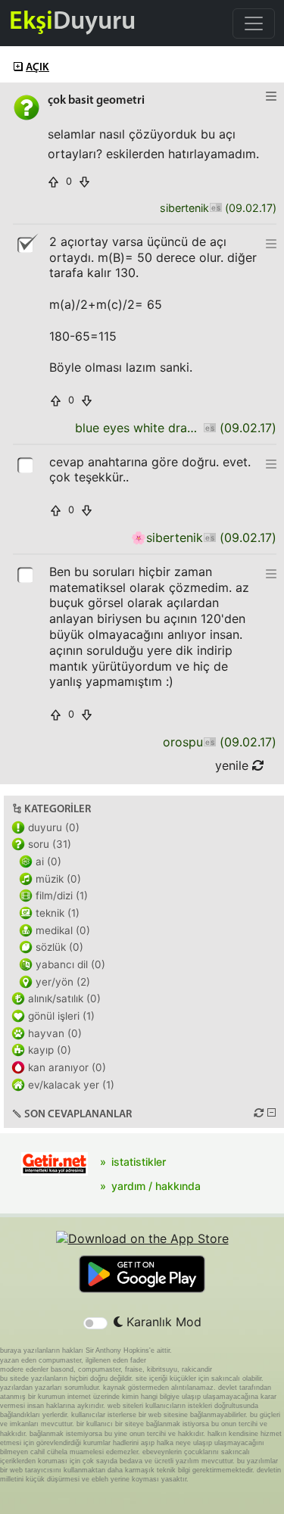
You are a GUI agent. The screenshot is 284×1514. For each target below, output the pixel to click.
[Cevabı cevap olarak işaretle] (26, 464)
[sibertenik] (215, 208)
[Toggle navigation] (254, 23)
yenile (233, 765)
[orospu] (209, 742)
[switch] (95, 1323)
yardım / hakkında (156, 1185)
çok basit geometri (96, 101)
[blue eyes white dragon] (209, 428)
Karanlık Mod (162, 1321)
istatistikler (138, 1161)
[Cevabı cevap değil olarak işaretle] (26, 243)
